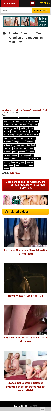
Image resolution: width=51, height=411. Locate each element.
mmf (25, 148)
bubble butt (24, 131)
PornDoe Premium (10, 155)
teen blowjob (8, 165)
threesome (29, 165)
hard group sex (19, 142)
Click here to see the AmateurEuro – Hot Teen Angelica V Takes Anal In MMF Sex (25, 184)
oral (31, 148)
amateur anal (8, 118)
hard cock (7, 142)
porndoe (31, 152)
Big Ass (15, 125)
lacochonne (20, 145)
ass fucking (26, 121)
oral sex (7, 152)
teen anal (30, 162)
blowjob (14, 131)
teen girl (19, 165)
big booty (33, 125)
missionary (18, 148)
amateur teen (20, 118)
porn (14, 152)
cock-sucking (9, 135)
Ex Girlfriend (15, 173)
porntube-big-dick (10, 158)
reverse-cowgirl (34, 158)
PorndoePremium (26, 155)
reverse (22, 158)
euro (5, 138)
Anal (29, 118)
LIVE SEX (43, 3)
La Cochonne (8, 145)
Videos (6, 169)
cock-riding (35, 131)
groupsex (30, 138)
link (48, 372)
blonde (30, 128)
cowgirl (19, 135)
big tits (23, 128)
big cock (7, 128)
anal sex (36, 118)
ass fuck (16, 121)
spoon (6, 162)
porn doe (21, 152)
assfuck (6, 125)
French (22, 138)
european (13, 138)
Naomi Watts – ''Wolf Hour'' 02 (25, 295)
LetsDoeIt (7, 148)
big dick (15, 128)
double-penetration (31, 135)
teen (22, 162)
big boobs (23, 125)
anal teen (7, 121)
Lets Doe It (31, 145)
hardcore (30, 142)
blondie (6, 131)
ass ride (35, 121)
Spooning (14, 162)
